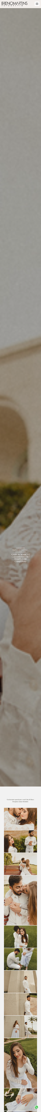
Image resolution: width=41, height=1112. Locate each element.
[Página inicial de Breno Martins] (14, 4)
